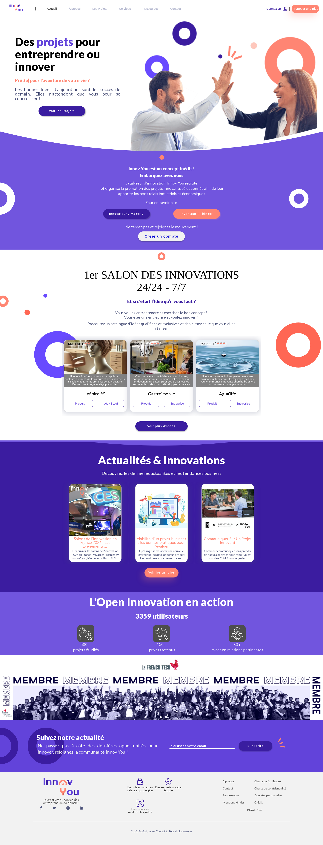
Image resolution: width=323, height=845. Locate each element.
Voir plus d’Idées (161, 426)
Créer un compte (162, 236)
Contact (228, 788)
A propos (228, 781)
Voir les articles (161, 572)
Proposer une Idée (306, 8)
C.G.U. (258, 802)
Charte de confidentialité (270, 788)
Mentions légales (233, 802)
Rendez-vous (231, 795)
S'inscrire (255, 746)
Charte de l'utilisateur (268, 781)
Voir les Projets (62, 111)
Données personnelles (268, 795)
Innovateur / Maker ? (126, 214)
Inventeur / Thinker (197, 214)
